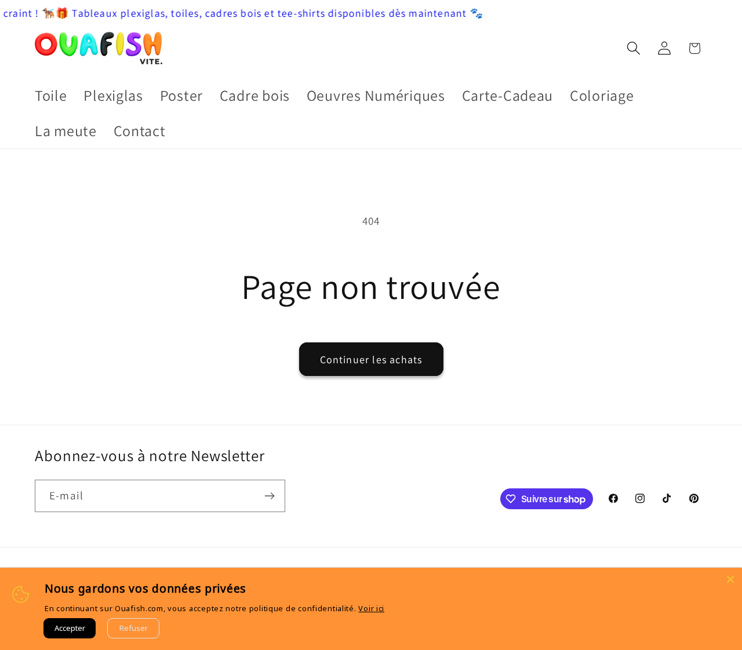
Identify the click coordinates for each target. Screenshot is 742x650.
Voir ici (371, 608)
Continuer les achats (371, 359)
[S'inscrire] (269, 496)
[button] (633, 48)
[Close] (730, 579)
